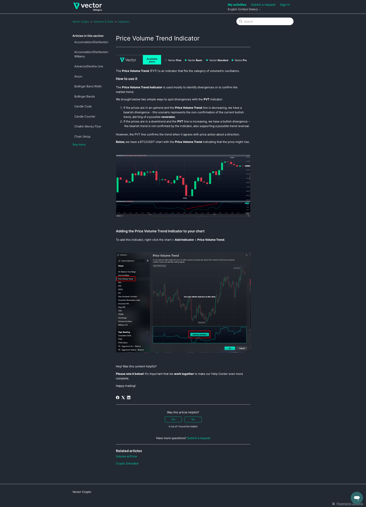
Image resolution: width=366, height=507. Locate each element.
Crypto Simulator (127, 463)
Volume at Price (126, 456)
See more (79, 144)
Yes (173, 419)
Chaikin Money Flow (87, 126)
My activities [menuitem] (237, 4)
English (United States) (243, 9)
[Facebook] (117, 397)
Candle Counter (84, 116)
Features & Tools (103, 21)
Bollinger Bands (84, 96)
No (193, 419)
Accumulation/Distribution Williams (91, 54)
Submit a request (263, 4)
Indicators (124, 21)
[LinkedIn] (128, 397)
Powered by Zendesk (350, 503)
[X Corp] (123, 397)
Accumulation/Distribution (91, 42)
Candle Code (83, 106)
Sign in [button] (285, 4)
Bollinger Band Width (88, 86)
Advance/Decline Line (88, 66)
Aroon (78, 76)
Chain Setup (82, 136)
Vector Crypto (80, 21)
